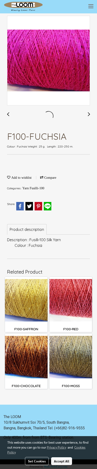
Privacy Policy (56, 447)
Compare (49, 177)
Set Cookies (37, 461)
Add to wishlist (21, 177)
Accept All (61, 461)
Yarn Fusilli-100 (33, 188)
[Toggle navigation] (91, 6)
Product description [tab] (27, 229)
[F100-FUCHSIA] (48, 61)
